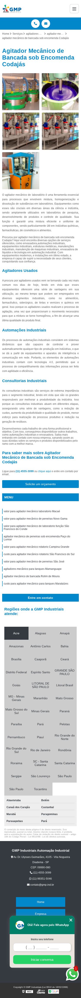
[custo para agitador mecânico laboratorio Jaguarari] (21, 171)
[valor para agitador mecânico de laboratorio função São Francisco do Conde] (60, 131)
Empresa (40, 914)
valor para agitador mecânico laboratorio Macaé (32, 511)
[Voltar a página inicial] (12, 8)
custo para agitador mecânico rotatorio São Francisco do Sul (39, 554)
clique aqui (44, 471)
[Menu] (74, 8)
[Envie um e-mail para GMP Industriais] (45, 23)
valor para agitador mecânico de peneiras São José (34, 561)
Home (40, 902)
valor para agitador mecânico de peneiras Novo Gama (35, 518)
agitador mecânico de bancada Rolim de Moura (32, 576)
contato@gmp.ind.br (42, 884)
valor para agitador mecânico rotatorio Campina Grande (36, 546)
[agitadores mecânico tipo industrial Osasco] (21, 92)
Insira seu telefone (42, 939)
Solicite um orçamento (40, 484)
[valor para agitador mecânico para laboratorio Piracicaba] (21, 131)
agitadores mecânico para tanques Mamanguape (33, 568)
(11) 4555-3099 (25, 471)
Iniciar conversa (42, 959)
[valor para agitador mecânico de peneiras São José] (60, 92)
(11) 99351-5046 (42, 878)
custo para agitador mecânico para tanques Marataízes (36, 583)
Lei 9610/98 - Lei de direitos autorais (46, 836)
